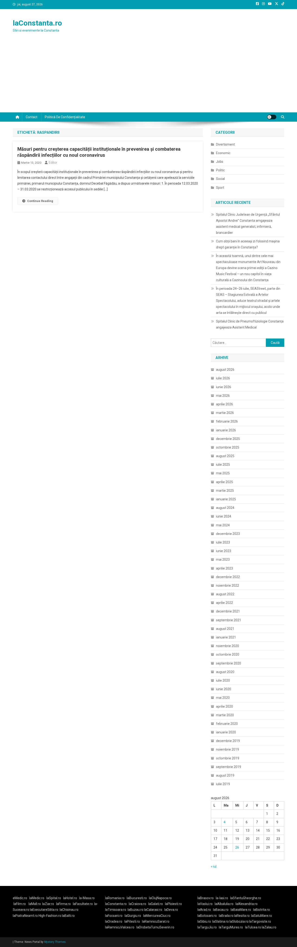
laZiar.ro (48, 904)
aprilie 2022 (224, 603)
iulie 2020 (223, 680)
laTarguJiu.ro (208, 927)
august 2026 (225, 369)
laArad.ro (204, 909)
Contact (31, 117)
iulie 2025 (223, 464)
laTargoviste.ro (260, 921)
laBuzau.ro (136, 909)
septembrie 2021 (228, 620)
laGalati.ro (155, 904)
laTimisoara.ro (115, 909)
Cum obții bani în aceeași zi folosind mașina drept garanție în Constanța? (248, 244)
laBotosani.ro (207, 916)
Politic (220, 170)
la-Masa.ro (87, 898)
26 (237, 847)
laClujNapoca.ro (160, 898)
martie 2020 (225, 715)
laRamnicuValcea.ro (119, 927)
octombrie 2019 (227, 758)
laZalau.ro (269, 927)
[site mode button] (271, 117)
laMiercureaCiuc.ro (157, 916)
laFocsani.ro (114, 916)
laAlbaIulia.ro (224, 904)
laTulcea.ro (253, 927)
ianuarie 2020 (226, 732)
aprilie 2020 (224, 706)
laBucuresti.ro (137, 898)
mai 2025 (223, 473)
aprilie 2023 (224, 568)
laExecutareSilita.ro (44, 909)
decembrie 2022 (228, 577)
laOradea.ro (113, 921)
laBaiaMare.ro (241, 909)
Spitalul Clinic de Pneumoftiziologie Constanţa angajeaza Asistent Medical (250, 324)
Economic (223, 153)
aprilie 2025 (224, 482)
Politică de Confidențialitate (65, 117)
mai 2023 (223, 559)
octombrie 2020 (227, 654)
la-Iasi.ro (222, 898)
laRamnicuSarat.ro (155, 921)
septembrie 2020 (228, 663)
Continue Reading (40, 201)
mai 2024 (223, 525)
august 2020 (225, 672)
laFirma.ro (63, 904)
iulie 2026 (223, 378)
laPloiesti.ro (173, 904)
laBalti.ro (68, 916)
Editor (53, 162)
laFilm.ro (19, 904)
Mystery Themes (55, 942)
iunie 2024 (223, 516)
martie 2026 (225, 413)
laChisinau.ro (69, 909)
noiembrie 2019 (227, 749)
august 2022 (225, 594)
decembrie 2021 (228, 611)
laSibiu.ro (204, 921)
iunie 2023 (223, 551)
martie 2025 (225, 490)
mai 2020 (223, 698)
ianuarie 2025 (226, 499)
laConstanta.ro (37, 23)
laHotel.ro (70, 898)
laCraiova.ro (137, 904)
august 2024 (225, 508)
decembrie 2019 (228, 741)
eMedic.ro (20, 898)
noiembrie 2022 (227, 585)
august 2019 (225, 775)
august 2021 (225, 629)
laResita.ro (242, 916)
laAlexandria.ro (247, 904)
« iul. (214, 866)
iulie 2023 (223, 542)
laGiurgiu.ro (134, 916)
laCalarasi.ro (153, 909)
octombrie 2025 (227, 447)
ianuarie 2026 (226, 430)
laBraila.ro (226, 916)
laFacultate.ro (83, 904)
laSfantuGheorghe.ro (245, 898)
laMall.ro (35, 904)
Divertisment (225, 144)
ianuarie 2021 (226, 637)
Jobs (219, 161)
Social (220, 179)
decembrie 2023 (228, 534)
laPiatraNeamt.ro (25, 916)
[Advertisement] (148, 77)
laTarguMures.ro (231, 927)
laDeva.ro (171, 909)
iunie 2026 (223, 387)
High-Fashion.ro (50, 916)
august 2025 (225, 456)
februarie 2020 (227, 724)
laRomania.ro (115, 898)
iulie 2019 (223, 784)
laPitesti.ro (132, 921)
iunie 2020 (223, 689)
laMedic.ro (37, 898)
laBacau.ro (221, 909)
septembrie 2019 (228, 767)
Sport (220, 187)
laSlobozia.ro (239, 921)
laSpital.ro (53, 898)
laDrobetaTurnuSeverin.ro (155, 927)
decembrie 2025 (228, 439)
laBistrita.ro (261, 909)
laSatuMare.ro (261, 916)
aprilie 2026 (224, 404)
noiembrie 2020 (227, 646)
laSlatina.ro (220, 921)
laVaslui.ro (206, 904)
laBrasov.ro (205, 898)
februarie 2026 (227, 421)
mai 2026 (223, 395)
